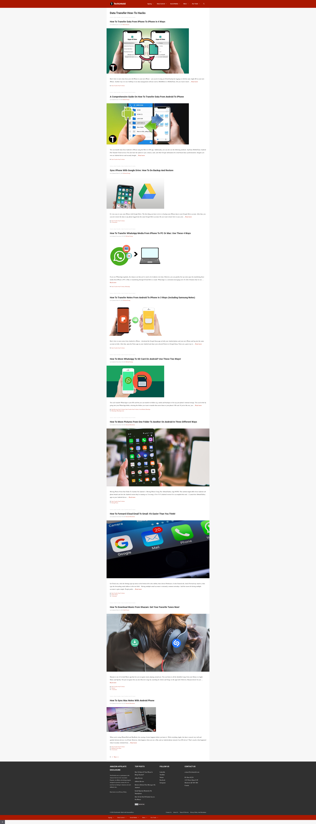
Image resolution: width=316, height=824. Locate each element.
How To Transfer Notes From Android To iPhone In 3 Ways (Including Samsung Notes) (152, 297)
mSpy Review (139, 778)
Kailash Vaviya (126, 99)
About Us (175, 812)
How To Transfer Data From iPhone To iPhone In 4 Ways (137, 21)
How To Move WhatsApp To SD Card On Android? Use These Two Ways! (145, 359)
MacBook (113, 748)
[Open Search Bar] (204, 3)
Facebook (162, 780)
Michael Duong (126, 173)
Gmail (112, 594)
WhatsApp (127, 286)
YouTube (162, 775)
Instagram (162, 783)
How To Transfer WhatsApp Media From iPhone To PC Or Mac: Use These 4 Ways (150, 233)
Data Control (161, 4)
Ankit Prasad (126, 610)
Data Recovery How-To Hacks (118, 409)
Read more (194, 82)
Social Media (174, 4)
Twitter (162, 777)
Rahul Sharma (126, 24)
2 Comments (114, 222)
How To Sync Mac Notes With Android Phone (132, 700)
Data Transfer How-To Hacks (118, 85)
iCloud (116, 594)
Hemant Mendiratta (130, 424)
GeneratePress (130, 812)
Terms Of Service (184, 812)
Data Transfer (117, 17)
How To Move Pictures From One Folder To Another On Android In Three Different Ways (153, 422)
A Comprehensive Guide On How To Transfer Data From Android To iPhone (147, 96)
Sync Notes (118, 748)
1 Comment (114, 596)
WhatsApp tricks (120, 411)
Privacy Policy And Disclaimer (198, 812)
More (185, 4)
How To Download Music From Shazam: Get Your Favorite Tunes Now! (144, 607)
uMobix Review (139, 781)
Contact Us (169, 812)
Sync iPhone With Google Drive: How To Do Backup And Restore (141, 170)
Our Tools (195, 4)
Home (111, 17)
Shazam (113, 688)
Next (116, 757)
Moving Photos (114, 502)
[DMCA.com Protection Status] (140, 805)
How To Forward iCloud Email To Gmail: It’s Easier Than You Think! (142, 513)
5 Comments (114, 749)
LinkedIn (162, 772)
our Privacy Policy (121, 792)
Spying (149, 4)
